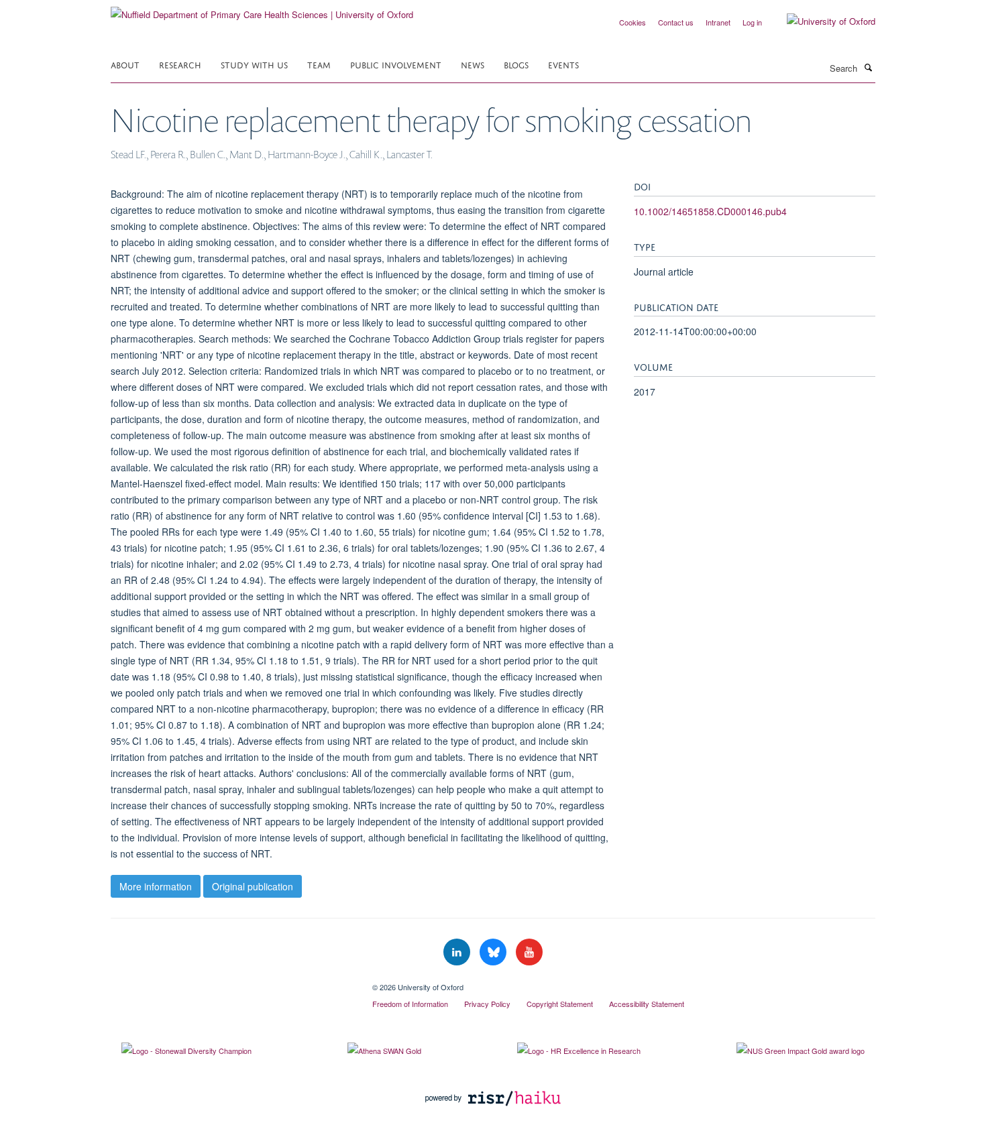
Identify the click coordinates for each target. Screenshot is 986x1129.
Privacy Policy (487, 1003)
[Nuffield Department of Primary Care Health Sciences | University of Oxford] (262, 9)
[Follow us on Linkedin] (458, 952)
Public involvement (395, 64)
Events (563, 64)
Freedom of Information (410, 1003)
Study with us (254, 64)
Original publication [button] (252, 886)
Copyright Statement (560, 1003)
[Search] (868, 67)
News (472, 64)
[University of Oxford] (821, 21)
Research (180, 64)
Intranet (718, 22)
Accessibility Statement (646, 1003)
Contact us (676, 22)
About (125, 64)
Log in (752, 22)
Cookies (632, 22)
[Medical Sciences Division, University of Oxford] (231, 982)
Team (319, 64)
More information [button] (155, 886)
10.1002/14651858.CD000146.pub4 (710, 211)
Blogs (516, 64)
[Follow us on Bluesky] (494, 952)
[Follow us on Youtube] (529, 952)
